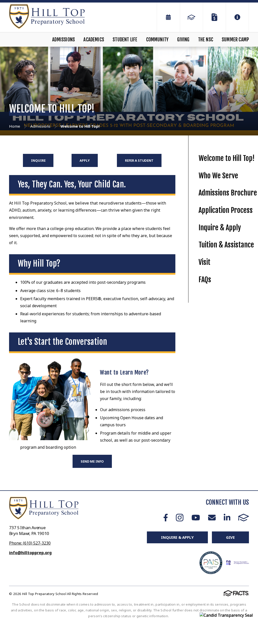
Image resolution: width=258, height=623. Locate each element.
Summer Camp (235, 40)
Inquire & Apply (220, 227)
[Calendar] (168, 17)
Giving (183, 40)
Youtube (195, 517)
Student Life (125, 40)
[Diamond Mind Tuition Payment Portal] (214, 17)
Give (230, 537)
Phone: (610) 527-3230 (30, 543)
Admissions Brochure (228, 192)
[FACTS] (191, 17)
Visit (204, 262)
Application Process (226, 210)
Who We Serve (218, 175)
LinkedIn (227, 517)
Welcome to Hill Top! (227, 158)
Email (212, 517)
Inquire (38, 160)
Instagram (179, 517)
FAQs (205, 279)
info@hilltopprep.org (30, 552)
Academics (93, 40)
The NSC (205, 40)
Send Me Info (92, 461)
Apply (84, 160)
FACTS (243, 517)
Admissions (63, 40)
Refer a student (139, 160)
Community (157, 40)
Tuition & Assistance (226, 244)
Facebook (165, 517)
